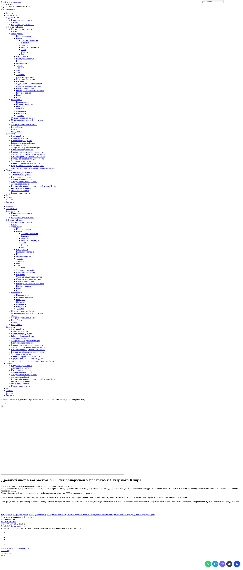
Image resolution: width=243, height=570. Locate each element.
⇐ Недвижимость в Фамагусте (85, 515)
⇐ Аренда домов (131, 515)
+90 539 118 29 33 (8, 521)
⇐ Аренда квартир (147, 515)
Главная (4, 399)
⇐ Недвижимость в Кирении (59, 515)
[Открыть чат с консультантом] (237, 564)
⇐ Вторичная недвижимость (111, 515)
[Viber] (222, 564)
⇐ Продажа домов (20, 515)
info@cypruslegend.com (17, 526)
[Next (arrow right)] (5, 555)
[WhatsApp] (208, 564)
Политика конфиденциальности (15, 548)
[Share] (5, 553)
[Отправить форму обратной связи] (229, 564)
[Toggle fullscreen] (7, 553)
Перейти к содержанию (11, 2)
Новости (13, 399)
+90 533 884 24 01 (8, 519)
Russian (210, 2)
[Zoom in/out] (10, 553)
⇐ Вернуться (6, 515)
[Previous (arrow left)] (2, 555)
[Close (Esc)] (2, 553)
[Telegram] (215, 564)
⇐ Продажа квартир (37, 515)
